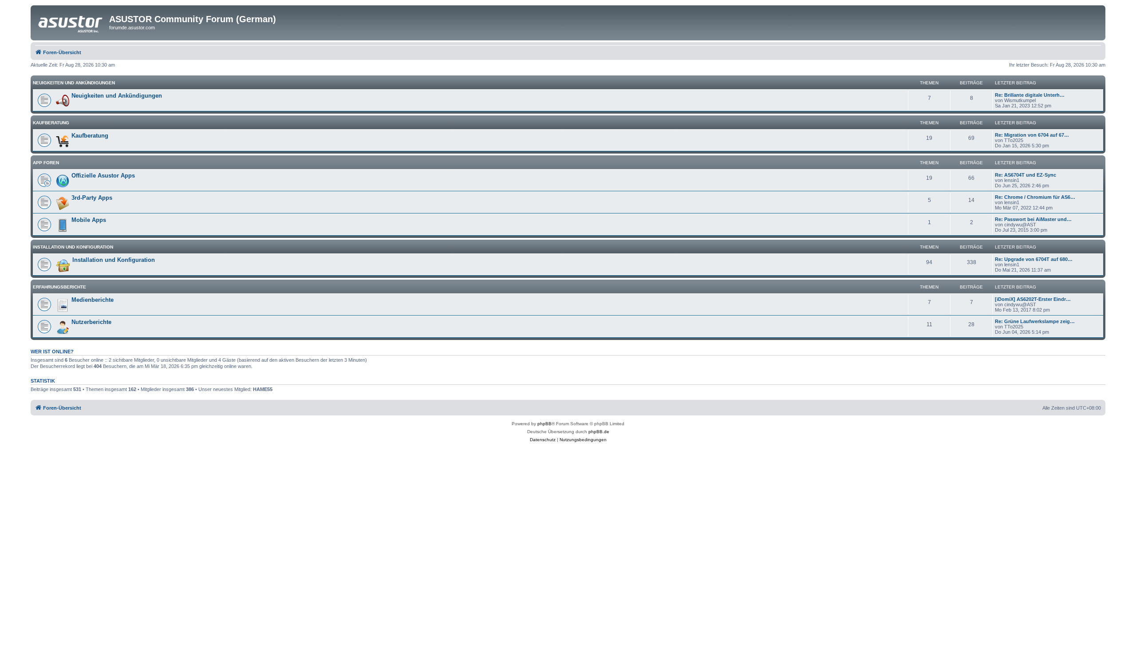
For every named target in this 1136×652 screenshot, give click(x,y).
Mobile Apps (88, 220)
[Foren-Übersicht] (71, 22)
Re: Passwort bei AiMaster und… (1033, 219)
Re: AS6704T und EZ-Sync (1025, 175)
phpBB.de (598, 431)
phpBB (544, 423)
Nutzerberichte (91, 322)
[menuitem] (543, 440)
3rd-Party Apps (91, 197)
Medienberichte (92, 299)
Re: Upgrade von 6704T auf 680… (1034, 259)
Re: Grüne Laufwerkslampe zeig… (1035, 321)
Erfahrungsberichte (59, 287)
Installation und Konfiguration (73, 247)
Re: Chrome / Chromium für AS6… (1035, 197)
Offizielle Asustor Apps (103, 175)
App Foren (46, 162)
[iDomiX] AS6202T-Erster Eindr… (1033, 299)
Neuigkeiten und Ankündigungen (74, 82)
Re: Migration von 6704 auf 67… (1032, 135)
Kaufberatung (51, 122)
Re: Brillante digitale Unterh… (1030, 95)
